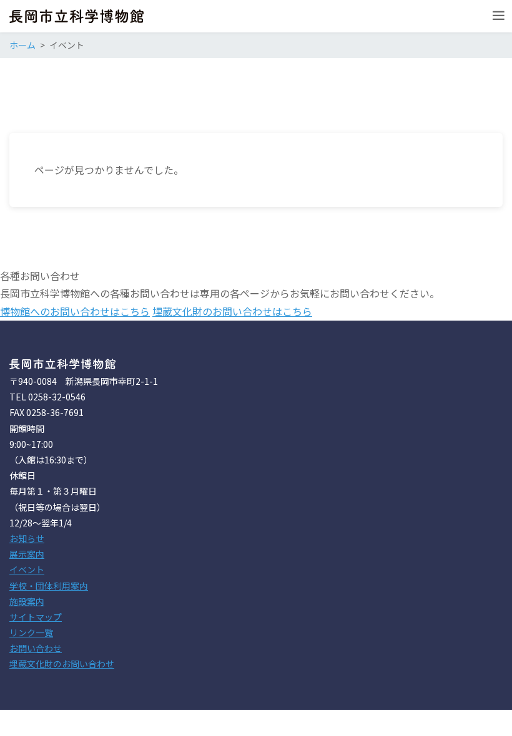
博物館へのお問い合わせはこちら (75, 311)
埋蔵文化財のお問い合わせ (61, 663)
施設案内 (26, 601)
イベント (26, 569)
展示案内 (26, 554)
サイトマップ (35, 617)
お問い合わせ (35, 648)
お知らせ (26, 538)
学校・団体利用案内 (48, 585)
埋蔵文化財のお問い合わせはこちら (232, 311)
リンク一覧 (31, 632)
